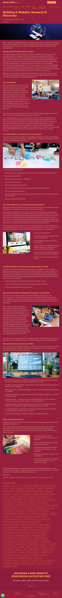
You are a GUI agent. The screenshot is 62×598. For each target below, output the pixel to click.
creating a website (7, 494)
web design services (38, 558)
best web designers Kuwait (45, 541)
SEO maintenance (7, 563)
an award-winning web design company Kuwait (11, 524)
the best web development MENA (20, 530)
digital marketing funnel (12, 552)
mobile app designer (52, 544)
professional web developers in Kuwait (38, 535)
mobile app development (32, 544)
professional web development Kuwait (22, 535)
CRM (4, 552)
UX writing (35, 546)
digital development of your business (43, 497)
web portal (15, 566)
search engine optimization (8, 555)
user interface (14, 485)
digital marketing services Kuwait (32, 552)
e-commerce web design (18, 499)
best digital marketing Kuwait (21, 544)
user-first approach (44, 555)
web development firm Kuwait (23, 513)
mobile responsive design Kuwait (20, 502)
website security (42, 560)
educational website (24, 563)
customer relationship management (48, 549)
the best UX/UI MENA (32, 530)
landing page (32, 563)
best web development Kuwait (19, 541)
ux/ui (23, 485)
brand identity (38, 499)
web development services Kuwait (21, 505)
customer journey (21, 552)
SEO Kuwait (17, 555)
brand (44, 499)
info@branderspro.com (44, 594)
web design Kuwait (53, 513)
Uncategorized (55, 6)
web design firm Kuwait (31, 510)
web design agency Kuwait (8, 510)
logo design (6, 488)
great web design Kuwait (8, 502)
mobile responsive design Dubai (40, 508)
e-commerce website (7, 499)
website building (54, 505)
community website (7, 566)
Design (22, 6)
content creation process (49, 488)
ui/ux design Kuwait (31, 502)
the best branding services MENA (9, 533)
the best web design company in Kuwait (39, 516)
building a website (48, 491)
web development (46, 505)
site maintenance (34, 560)
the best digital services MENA (44, 530)
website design (29, 508)
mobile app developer (42, 544)
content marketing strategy (8, 549)
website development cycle (8, 505)
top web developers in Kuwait (9, 535)
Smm (50, 6)
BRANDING (11, 6)
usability (47, 485)
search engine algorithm (34, 555)
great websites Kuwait (35, 494)
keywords (25, 549)
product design (28, 485)
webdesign (36, 485)
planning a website (7, 508)
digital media (53, 494)
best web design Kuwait (8, 541)
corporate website (40, 563)
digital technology (31, 497)
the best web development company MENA (42, 527)
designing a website (25, 494)
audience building (18, 549)
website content (6, 546)
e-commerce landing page (28, 499)
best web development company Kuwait (39, 533)
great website (28, 491)
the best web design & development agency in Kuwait (13, 519)
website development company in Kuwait (25, 558)
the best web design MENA (8, 530)
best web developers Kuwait (8, 544)
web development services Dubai (35, 505)
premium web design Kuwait (44, 524)
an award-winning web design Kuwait (34, 522)
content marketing (43, 546)
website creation (22, 508)
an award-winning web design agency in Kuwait (29, 524)
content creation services (8, 491)
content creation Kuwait (19, 491)
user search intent (25, 555)
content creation (40, 488)
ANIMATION (5, 6)
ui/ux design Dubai (51, 508)
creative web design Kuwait (41, 502)
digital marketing (13, 497)
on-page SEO (29, 546)
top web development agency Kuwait (25, 538)
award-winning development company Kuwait (11, 560)
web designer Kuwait (34, 513)
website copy (14, 546)
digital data (6, 497)
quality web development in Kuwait (10, 558)
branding (53, 485)
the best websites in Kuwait (21, 522)
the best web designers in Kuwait (44, 519)
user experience (6, 485)
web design (14, 508)
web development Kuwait (8, 516)
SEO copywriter (51, 546)
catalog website (48, 563)
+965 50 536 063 (18, 594)
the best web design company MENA (27, 527)
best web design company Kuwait (32, 541)
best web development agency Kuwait (40, 538)
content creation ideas (31, 488)
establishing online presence (37, 491)
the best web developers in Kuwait (30, 519)
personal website (15, 563)
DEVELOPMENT (28, 6)
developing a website (16, 494)
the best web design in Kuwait (9, 522)
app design (42, 485)
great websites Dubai (44, 494)
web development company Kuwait (10, 513)
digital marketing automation (35, 549)
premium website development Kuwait (10, 538)
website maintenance (25, 560)
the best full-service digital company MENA (11, 527)
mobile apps (12, 488)
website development (20, 488)
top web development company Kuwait (23, 533)
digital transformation (22, 497)
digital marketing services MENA (45, 552)
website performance (51, 560)
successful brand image (51, 499)
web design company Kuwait (20, 510)
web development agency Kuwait (43, 510)
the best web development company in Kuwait (23, 516)
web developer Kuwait (44, 513)
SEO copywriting (21, 546)
